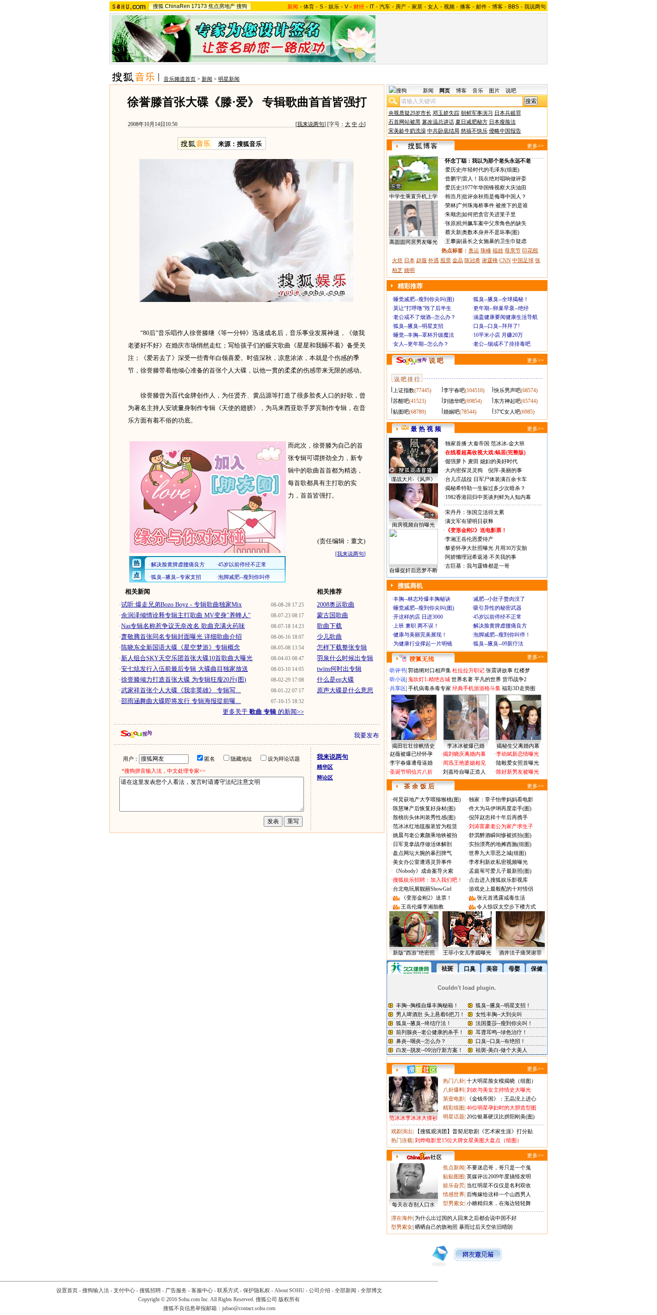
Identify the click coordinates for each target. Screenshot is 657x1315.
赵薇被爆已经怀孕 (411, 754)
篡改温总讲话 (438, 122)
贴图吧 (401, 412)
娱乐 (333, 7)
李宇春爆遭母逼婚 (411, 763)
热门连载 (402, 1140)
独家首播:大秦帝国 (467, 443)
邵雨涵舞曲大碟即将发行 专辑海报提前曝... (181, 701)
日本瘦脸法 (502, 122)
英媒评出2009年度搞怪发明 (499, 1176)
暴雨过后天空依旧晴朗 (486, 1227)
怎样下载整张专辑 (342, 647)
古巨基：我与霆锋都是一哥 (477, 566)
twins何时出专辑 (339, 669)
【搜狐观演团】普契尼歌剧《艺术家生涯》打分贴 (474, 1131)
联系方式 (228, 1290)
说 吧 (436, 360)
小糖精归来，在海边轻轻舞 (499, 1203)
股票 (445, 260)
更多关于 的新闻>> (263, 711)
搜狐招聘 (150, 1290)
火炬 (397, 260)
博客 (497, 7)
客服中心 (202, 1290)
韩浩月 (453, 196)
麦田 (473, 461)
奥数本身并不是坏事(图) (490, 232)
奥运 (473, 250)
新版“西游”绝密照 (414, 953)
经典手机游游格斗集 (476, 688)
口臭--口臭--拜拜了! (496, 326)
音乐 (477, 91)
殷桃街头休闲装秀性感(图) (424, 817)
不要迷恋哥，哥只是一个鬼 (499, 1167)
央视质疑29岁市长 (409, 113)
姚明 (409, 270)
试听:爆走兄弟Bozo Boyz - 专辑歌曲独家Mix (181, 604)
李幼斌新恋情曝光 (517, 754)
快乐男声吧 (507, 390)
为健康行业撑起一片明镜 (422, 644)
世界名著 (462, 679)
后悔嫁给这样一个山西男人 (499, 1194)
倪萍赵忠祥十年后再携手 (498, 817)
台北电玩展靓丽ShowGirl (422, 889)
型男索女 (453, 1203)
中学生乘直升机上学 (413, 196)
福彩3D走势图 (518, 688)
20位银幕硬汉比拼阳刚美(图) (501, 1117)
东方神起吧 (507, 401)
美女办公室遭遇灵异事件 (422, 862)
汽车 (384, 7)
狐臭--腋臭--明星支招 (418, 326)
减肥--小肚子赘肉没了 (499, 599)
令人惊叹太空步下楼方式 (506, 907)
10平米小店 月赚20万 (498, 335)
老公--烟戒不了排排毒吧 (502, 344)
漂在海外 (402, 1218)
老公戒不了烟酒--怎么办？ (424, 317)
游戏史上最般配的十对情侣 (501, 889)
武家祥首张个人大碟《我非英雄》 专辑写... (181, 690)
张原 (450, 223)
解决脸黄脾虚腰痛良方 (500, 626)
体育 (308, 7)
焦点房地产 (221, 6)
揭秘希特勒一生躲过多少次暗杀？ (485, 488)
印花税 (530, 250)
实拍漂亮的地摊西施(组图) (500, 844)
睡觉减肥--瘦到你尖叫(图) (423, 299)
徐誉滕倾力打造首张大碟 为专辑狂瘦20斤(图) (183, 679)
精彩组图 (453, 1108)
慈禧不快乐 (474, 131)
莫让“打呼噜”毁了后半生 (422, 308)
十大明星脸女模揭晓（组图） (501, 1081)
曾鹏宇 (453, 179)
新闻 (207, 79)
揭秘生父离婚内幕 (518, 746)
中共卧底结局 (443, 131)
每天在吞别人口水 (413, 1205)
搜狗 (241, 6)
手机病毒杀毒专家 (429, 688)
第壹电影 (453, 1099)
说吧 (510, 91)
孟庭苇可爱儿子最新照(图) (500, 871)
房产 (401, 7)
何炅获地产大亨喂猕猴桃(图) (427, 799)
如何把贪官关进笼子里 (489, 214)
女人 (433, 7)
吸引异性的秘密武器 (497, 608)
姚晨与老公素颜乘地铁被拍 (425, 835)
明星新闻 (229, 79)
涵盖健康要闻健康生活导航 (505, 317)
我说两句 (535, 7)
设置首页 (67, 1290)
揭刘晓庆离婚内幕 (464, 754)
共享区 (398, 688)
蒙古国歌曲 (332, 615)
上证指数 (403, 390)
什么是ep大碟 (335, 679)
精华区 (325, 767)
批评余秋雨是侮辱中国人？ (494, 196)
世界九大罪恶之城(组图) (497, 853)
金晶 (457, 260)
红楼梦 (522, 670)
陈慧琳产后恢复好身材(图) (424, 808)
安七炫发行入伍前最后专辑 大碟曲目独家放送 (184, 669)
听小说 (398, 679)
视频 (449, 7)
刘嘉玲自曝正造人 (464, 772)
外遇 (433, 260)
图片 (494, 91)
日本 (409, 260)
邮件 (481, 7)
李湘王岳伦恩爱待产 (469, 539)
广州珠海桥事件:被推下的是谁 (492, 205)
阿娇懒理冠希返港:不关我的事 (480, 557)
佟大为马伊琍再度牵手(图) (500, 808)
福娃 (498, 250)
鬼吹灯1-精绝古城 (429, 679)
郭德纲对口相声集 (429, 670)
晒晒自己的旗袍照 (436, 1227)
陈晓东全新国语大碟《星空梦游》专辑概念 (180, 647)
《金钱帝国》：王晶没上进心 (501, 1099)
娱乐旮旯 (453, 1185)
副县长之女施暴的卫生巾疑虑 (491, 241)
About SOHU (289, 1290)
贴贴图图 (453, 1176)
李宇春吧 (454, 390)
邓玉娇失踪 (446, 113)
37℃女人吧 (507, 412)
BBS (513, 7)
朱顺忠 (453, 214)
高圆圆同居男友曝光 (413, 242)
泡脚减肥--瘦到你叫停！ (502, 635)
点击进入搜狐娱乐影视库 (498, 880)
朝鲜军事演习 (477, 113)
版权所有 (289, 1299)
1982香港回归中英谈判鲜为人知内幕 (488, 497)
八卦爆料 (453, 1090)
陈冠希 (472, 260)
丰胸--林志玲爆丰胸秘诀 (422, 599)
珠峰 (485, 250)
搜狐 (158, 6)
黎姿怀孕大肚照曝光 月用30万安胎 (486, 548)
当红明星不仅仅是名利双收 (499, 1185)
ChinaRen (177, 6)
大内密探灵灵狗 (464, 470)
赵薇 (421, 260)
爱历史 (453, 170)
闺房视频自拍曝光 (413, 525)
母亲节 (513, 250)
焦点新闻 (453, 1167)
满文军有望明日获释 (469, 521)
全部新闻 (345, 1290)
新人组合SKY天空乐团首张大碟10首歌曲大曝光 (187, 658)
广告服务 (176, 1290)
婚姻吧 (451, 412)
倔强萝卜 (456, 461)
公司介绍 (319, 1290)
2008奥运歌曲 (335, 604)
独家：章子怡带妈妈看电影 (501, 799)
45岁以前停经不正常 (497, 617)
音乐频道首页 (180, 79)
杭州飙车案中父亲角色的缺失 (491, 223)
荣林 (450, 205)
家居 (417, 7)
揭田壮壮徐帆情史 (413, 746)
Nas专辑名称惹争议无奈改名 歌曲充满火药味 (183, 626)
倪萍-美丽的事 (505, 470)
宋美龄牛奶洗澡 (407, 131)
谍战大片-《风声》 (413, 479)
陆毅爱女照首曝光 (517, 763)
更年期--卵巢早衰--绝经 (501, 308)
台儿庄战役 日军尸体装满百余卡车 (486, 479)
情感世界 (453, 1194)
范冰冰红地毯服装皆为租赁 (425, 826)
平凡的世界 (487, 679)
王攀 (450, 241)
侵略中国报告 (505, 131)
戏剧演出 (402, 1131)
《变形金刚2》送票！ (426, 898)
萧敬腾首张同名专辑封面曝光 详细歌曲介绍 (181, 636)
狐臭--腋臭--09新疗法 (498, 644)
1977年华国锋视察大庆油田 (494, 187)
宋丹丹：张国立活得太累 (474, 512)
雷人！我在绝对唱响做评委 (494, 179)
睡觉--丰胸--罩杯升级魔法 (423, 335)
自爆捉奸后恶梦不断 (413, 570)
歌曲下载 (329, 626)
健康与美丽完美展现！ (420, 635)
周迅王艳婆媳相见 (464, 763)
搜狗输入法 (95, 1290)
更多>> (535, 146)
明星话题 (453, 1117)
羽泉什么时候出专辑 (345, 658)
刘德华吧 (454, 401)
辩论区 (325, 778)
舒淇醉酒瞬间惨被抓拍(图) (500, 835)
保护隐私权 (256, 1290)
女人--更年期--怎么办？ (421, 344)
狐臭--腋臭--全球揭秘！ (501, 299)
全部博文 (371, 1290)
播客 (465, 7)
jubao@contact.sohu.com (248, 1308)
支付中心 (124, 1290)
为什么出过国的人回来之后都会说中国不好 (466, 1218)
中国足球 (523, 260)
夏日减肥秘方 (471, 122)
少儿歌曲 (329, 636)
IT (372, 7)
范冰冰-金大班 (508, 443)
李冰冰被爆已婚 (465, 746)
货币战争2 (514, 679)
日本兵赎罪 (507, 113)
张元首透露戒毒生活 (501, 898)
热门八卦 (453, 1081)
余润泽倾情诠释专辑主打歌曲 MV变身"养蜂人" (186, 615)
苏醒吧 (401, 401)
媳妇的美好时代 (499, 461)
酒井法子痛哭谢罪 (520, 953)
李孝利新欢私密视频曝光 (498, 862)
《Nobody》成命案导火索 (423, 871)
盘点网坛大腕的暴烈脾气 (422, 853)
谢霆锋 (490, 260)
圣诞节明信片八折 (411, 772)
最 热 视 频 (426, 429)
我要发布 (366, 735)
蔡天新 (453, 232)
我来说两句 (310, 124)
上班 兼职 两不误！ (416, 626)
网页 (444, 91)
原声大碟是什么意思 (345, 690)
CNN (505, 260)
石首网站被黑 (404, 122)
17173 (199, 6)
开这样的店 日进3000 (418, 617)
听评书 (398, 670)
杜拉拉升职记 (468, 670)
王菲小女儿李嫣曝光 (467, 953)
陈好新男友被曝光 (517, 772)
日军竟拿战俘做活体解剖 (422, 844)
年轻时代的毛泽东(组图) (490, 170)
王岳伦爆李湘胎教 (422, 907)
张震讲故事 (499, 670)
